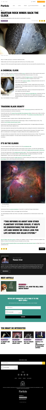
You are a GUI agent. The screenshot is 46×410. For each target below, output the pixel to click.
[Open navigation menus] (44, 6)
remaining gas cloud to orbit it (20, 152)
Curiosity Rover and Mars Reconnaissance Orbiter (21, 113)
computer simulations (14, 209)
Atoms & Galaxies (4, 339)
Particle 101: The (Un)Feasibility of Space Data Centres (39, 345)
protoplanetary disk (27, 146)
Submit (43, 363)
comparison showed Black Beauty (35, 114)
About (16, 378)
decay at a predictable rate (31, 93)
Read (14, 5)
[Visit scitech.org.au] (41, 2)
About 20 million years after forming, (8, 239)
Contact (19, 378)
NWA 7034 (12, 75)
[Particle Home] (5, 6)
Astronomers (27, 109)
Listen (19, 5)
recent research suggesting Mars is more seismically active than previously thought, (19, 243)
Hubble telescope (18, 157)
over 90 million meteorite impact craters (13, 122)
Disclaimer (29, 378)
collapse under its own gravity (33, 150)
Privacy (24, 378)
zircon (23, 73)
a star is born (41, 150)
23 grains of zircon (29, 77)
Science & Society (22, 284)
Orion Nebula (3, 159)
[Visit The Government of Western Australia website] (22, 383)
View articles (5, 271)
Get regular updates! (34, 5)
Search (25, 5)
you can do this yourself (26, 155)
